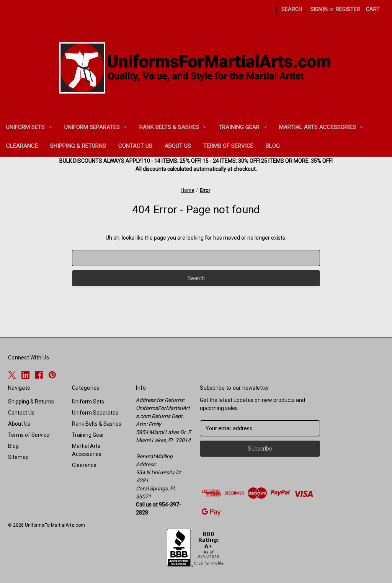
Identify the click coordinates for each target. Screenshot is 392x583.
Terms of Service (228, 145)
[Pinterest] (268, 11)
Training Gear (239, 127)
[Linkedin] (241, 11)
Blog (273, 145)
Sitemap (18, 457)
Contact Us (135, 145)
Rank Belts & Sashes (169, 127)
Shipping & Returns (78, 145)
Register (348, 9)
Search (291, 9)
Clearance (22, 145)
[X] (228, 11)
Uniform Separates (92, 127)
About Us (178, 145)
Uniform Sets (25, 127)
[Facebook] (255, 11)
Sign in (319, 9)
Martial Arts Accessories (317, 127)
